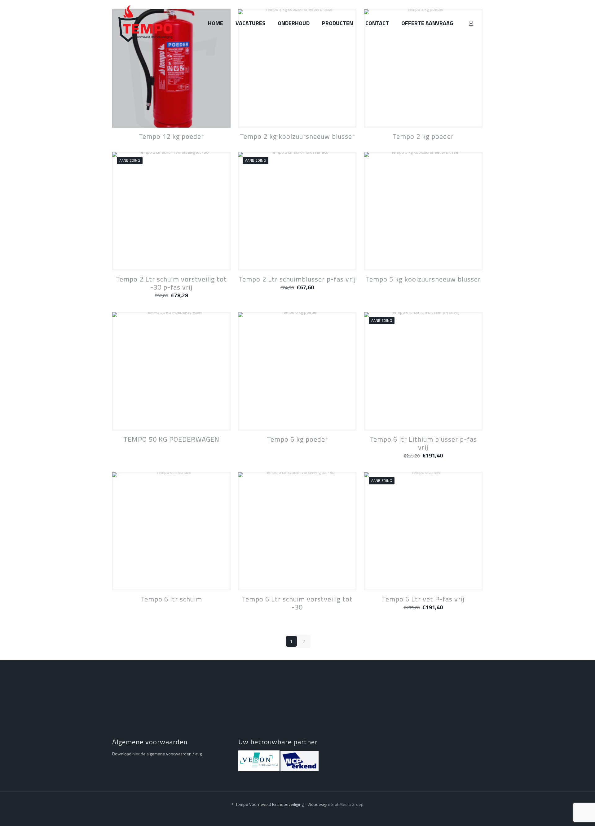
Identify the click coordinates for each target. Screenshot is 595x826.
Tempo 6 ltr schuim (171, 599)
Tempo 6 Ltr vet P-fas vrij (423, 599)
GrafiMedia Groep (347, 804)
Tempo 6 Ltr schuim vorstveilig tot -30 (297, 603)
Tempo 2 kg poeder (423, 136)
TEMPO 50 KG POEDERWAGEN (171, 439)
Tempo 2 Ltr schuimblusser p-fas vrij (297, 279)
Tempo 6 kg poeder (297, 439)
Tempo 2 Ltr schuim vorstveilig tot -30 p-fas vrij (171, 283)
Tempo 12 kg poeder (171, 136)
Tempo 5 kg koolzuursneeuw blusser (423, 279)
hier (136, 753)
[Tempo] (145, 23)
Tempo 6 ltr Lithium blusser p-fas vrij (423, 443)
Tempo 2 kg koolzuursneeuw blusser (297, 136)
